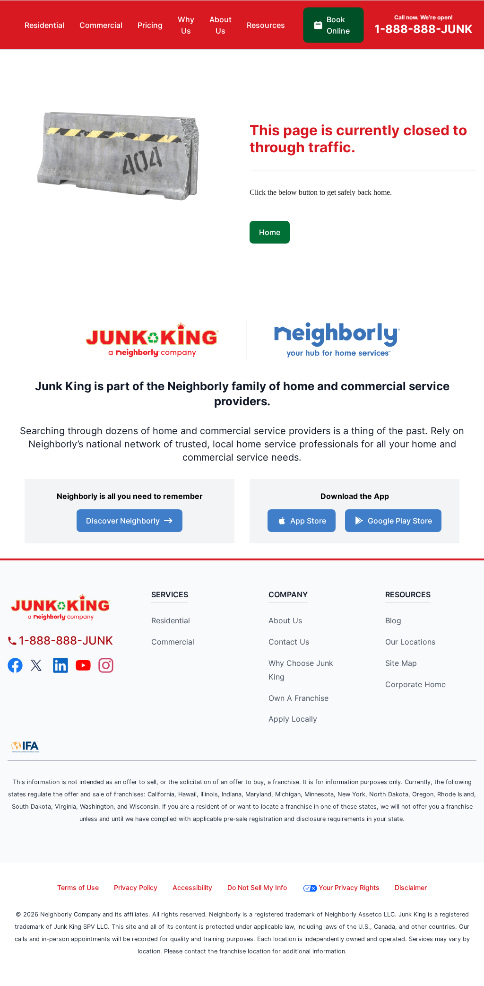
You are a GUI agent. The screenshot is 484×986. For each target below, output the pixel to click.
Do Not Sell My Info (257, 887)
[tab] (44, 25)
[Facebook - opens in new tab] (15, 665)
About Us (285, 620)
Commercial (172, 641)
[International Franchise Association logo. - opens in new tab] (25, 746)
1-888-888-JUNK (66, 640)
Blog (393, 620)
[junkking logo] (67, 607)
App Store (308, 520)
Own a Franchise (298, 698)
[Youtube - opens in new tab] (83, 665)
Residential (170, 620)
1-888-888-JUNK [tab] (423, 25)
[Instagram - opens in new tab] (105, 665)
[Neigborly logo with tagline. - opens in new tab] (336, 340)
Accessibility (192, 887)
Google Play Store (400, 520)
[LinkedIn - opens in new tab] (60, 665)
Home (269, 232)
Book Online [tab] (338, 25)
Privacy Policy (135, 887)
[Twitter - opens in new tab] (37, 665)
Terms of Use (78, 887)
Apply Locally (292, 719)
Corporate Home (415, 684)
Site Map (401, 663)
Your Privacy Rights (349, 887)
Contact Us (288, 641)
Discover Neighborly (123, 520)
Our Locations (410, 641)
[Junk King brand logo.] (152, 339)
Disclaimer (411, 887)
